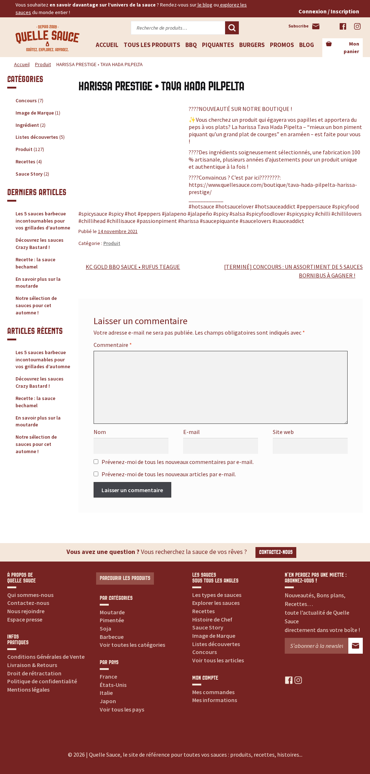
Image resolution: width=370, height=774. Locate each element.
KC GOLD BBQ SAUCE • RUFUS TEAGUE (132, 267)
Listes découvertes (37, 137)
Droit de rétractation (34, 673)
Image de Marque (35, 112)
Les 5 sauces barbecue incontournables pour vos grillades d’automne (43, 220)
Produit (43, 64)
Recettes (25, 161)
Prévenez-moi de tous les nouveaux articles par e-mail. (169, 474)
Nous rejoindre (25, 611)
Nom (100, 431)
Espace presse (24, 619)
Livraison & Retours (32, 664)
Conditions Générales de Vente (46, 656)
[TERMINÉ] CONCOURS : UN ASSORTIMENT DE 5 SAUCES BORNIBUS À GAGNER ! (293, 271)
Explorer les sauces (216, 602)
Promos (282, 45)
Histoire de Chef (212, 619)
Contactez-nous (276, 552)
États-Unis (113, 684)
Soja (105, 628)
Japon (108, 701)
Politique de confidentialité (42, 681)
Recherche (232, 28)
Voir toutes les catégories (132, 644)
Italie (106, 692)
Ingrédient (27, 125)
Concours (26, 100)
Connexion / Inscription (328, 11)
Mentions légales (28, 689)
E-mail (191, 431)
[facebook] (289, 679)
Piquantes (218, 45)
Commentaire (113, 344)
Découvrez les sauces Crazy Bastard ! (40, 243)
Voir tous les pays (122, 709)
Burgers (252, 45)
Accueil (107, 45)
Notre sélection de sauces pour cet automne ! (36, 305)
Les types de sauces (216, 594)
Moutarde (112, 612)
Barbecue (112, 636)
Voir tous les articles (218, 660)
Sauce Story (29, 174)
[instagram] (298, 679)
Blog (306, 45)
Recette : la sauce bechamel (35, 263)
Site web (283, 431)
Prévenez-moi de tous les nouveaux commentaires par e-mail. (178, 461)
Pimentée (112, 620)
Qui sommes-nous (30, 594)
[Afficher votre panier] (329, 44)
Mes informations (214, 700)
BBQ (191, 45)
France (108, 676)
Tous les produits (152, 45)
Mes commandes (213, 692)
